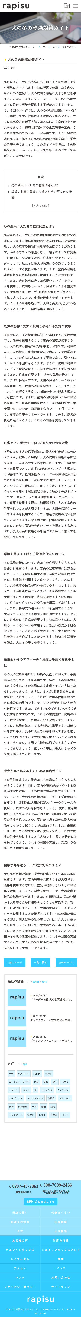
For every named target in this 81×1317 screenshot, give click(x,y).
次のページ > (66, 962)
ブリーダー (65, 1098)
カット (26, 1090)
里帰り (48, 1073)
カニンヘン (63, 1090)
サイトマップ (60, 1287)
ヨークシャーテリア (19, 1081)
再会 (36, 1081)
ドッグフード (16, 1114)
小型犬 (53, 1114)
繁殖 (43, 1106)
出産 (11, 1073)
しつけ (42, 1114)
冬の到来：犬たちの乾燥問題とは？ (35, 185)
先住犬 (37, 1073)
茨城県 (51, 1098)
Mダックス (23, 1073)
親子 (55, 1081)
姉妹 (45, 1081)
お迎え (30, 1114)
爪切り (65, 1081)
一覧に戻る (40, 962)
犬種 (11, 1106)
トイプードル (16, 1098)
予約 (34, 1106)
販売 (52, 1106)
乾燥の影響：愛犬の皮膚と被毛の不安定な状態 (41, 194)
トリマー (13, 1090)
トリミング (47, 1090)
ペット (65, 1114)
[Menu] (75, 6)
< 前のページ (14, 962)
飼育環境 (22, 1106)
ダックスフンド (35, 1098)
